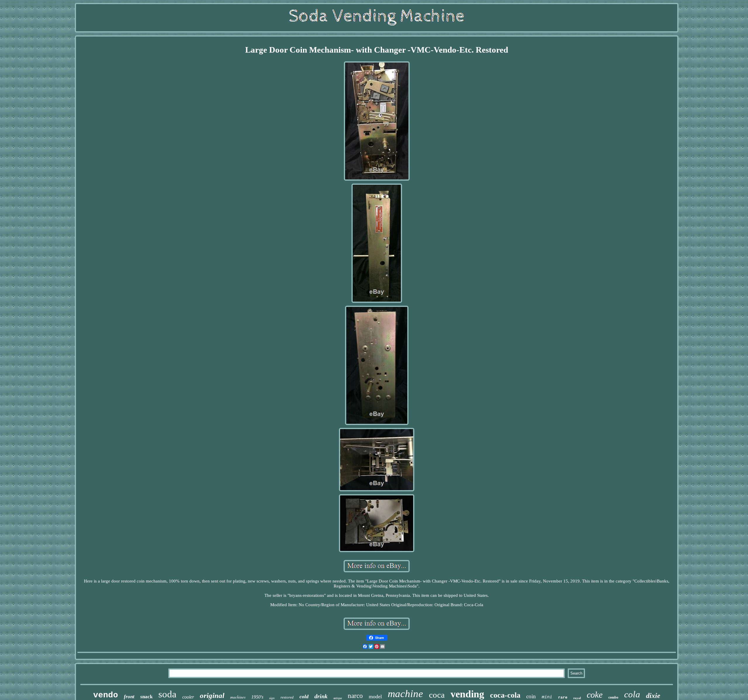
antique (337, 698)
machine (405, 693)
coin (531, 696)
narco (355, 695)
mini (547, 697)
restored (287, 697)
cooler (188, 696)
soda (167, 694)
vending (467, 694)
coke (594, 694)
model (375, 696)
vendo (105, 695)
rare (562, 697)
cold (304, 696)
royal (577, 698)
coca (437, 694)
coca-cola (505, 695)
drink (321, 696)
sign (272, 698)
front (129, 696)
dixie (653, 695)
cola (632, 694)
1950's (257, 696)
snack (146, 696)
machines (237, 697)
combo (613, 697)
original (212, 695)
